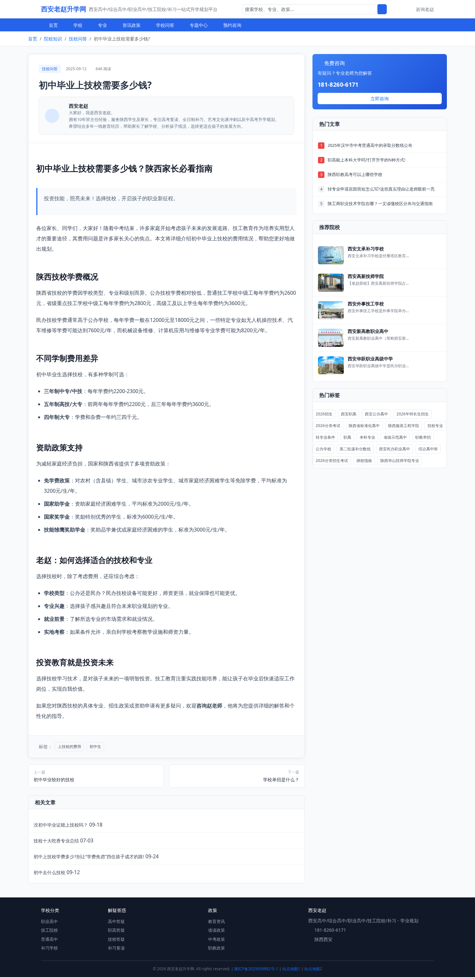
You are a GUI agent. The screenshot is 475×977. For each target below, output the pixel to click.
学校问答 (165, 25)
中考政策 (216, 939)
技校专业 (435, 425)
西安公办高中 (376, 414)
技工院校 (49, 930)
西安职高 (348, 414)
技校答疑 (116, 939)
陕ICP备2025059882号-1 (256, 969)
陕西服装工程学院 (403, 425)
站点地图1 (291, 969)
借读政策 (216, 930)
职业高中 (49, 921)
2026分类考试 (328, 425)
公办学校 (323, 449)
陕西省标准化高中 (364, 425)
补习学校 (49, 948)
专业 (102, 25)
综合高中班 (428, 449)
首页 (53, 25)
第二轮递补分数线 (355, 449)
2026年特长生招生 (412, 414)
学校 (77, 25)
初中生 (95, 746)
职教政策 (216, 948)
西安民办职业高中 (394, 449)
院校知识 (53, 39)
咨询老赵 (425, 9)
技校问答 (78, 39)
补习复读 (116, 948)
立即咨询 (380, 98)
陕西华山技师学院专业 (399, 460)
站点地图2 (313, 969)
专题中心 (199, 25)
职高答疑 (116, 930)
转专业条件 (325, 437)
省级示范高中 (395, 437)
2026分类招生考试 (332, 460)
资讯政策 (131, 25)
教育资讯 (216, 921)
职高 (347, 437)
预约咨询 (232, 25)
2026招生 (324, 414)
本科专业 (367, 437)
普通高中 (49, 939)
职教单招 (423, 437)
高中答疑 (116, 921)
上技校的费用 (69, 746)
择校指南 (364, 460)
